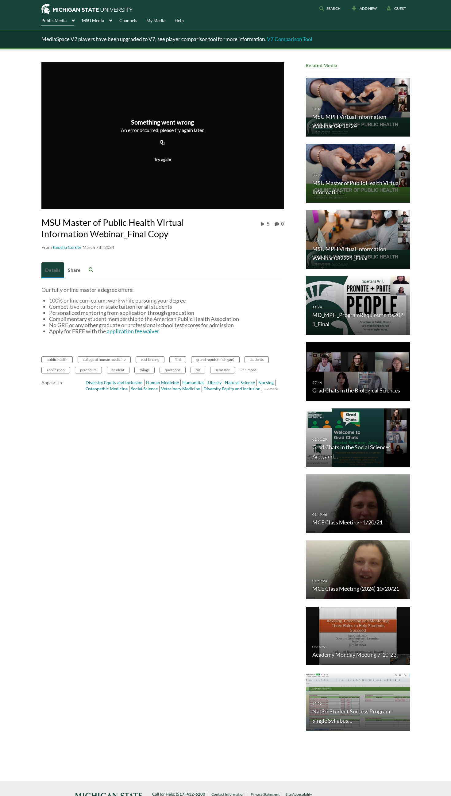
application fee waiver (133, 331)
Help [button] (179, 20)
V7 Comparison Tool (289, 39)
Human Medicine (162, 382)
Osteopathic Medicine (107, 388)
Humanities (193, 382)
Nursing (266, 382)
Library (215, 382)
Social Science (144, 388)
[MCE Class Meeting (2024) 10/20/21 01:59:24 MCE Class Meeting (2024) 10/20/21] (358, 569)
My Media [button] (155, 20)
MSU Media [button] (93, 20)
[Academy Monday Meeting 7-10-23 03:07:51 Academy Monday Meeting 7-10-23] (358, 635)
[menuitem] (61, 19)
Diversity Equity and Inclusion (114, 382)
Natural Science (240, 382)
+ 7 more (271, 389)
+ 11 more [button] (248, 370)
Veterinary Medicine (180, 388)
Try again (162, 159)
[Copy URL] (163, 143)
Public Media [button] (54, 20)
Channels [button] (128, 20)
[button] (330, 8)
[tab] (52, 270)
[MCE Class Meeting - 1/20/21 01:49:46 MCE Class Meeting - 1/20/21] (358, 503)
